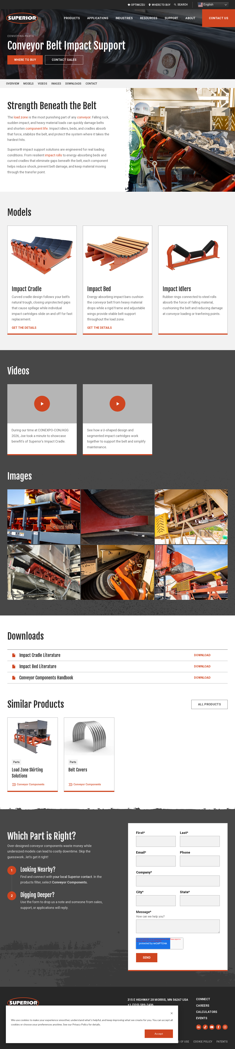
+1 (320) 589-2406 (140, 1005)
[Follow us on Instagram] (225, 1027)
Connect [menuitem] (203, 999)
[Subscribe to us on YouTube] (211, 1027)
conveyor (84, 117)
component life (37, 128)
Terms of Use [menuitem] (180, 1041)
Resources (148, 18)
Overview (12, 83)
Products (72, 18)
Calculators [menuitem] (206, 1012)
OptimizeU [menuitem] (138, 4)
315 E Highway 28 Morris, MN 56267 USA (158, 999)
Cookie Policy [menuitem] (202, 1041)
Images (56, 83)
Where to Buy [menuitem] (161, 4)
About (190, 18)
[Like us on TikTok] (205, 1027)
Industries (124, 18)
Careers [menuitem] (202, 1005)
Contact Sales (64, 60)
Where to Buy (25, 60)
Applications (97, 18)
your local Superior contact (72, 877)
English (208, 4)
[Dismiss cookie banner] (171, 1013)
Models (28, 83)
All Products (209, 704)
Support (171, 18)
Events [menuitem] (201, 1018)
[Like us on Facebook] (218, 1027)
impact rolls (53, 155)
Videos (42, 83)
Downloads (73, 83)
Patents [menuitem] (222, 1041)
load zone (21, 117)
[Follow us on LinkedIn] (198, 1027)
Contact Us (218, 18)
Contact (91, 83)
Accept (159, 1033)
